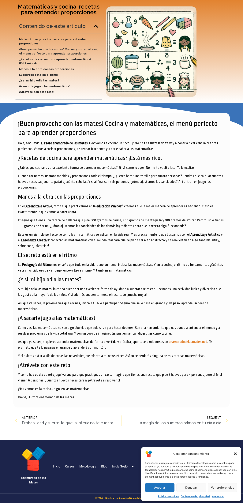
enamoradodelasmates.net (188, 342)
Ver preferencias (222, 487)
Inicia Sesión (120, 466)
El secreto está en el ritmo (38, 75)
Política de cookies (168, 496)
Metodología (87, 466)
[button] (235, 454)
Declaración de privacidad (195, 496)
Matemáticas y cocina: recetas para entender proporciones (52, 41)
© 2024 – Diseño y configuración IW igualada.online (121, 498)
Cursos (69, 466)
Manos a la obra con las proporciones (46, 69)
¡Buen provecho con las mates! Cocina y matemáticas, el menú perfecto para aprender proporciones (58, 51)
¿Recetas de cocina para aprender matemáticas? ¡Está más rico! (55, 61)
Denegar (191, 487)
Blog (104, 466)
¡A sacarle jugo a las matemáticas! (44, 86)
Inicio (56, 466)
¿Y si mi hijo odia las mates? (39, 80)
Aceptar (159, 487)
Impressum (218, 496)
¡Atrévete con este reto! (36, 92)
